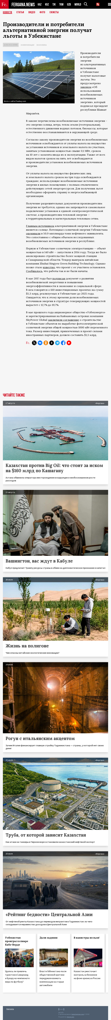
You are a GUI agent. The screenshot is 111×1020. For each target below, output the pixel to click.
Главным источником (40, 226)
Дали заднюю (48, 937)
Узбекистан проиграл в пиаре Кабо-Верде (16, 941)
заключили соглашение (63, 320)
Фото (42, 12)
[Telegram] (57, 343)
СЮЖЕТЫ (54, 12)
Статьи (20, 12)
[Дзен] (51, 343)
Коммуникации (27, 45)
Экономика (41, 45)
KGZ (47, 4)
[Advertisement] (55, 371)
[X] (34, 343)
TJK (54, 4)
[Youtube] (69, 343)
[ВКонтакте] (40, 343)
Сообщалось (34, 271)
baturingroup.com (78, 1014)
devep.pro (70, 1017)
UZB (69, 4)
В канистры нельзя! (86, 937)
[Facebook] (63, 343)
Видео (31, 12)
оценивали (33, 233)
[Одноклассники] (46, 343)
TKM (61, 4)
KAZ (39, 4)
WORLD (77, 4)
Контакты (10, 1009)
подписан (58, 278)
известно (49, 267)
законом (85, 87)
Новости (7, 12)
